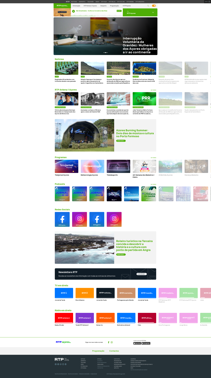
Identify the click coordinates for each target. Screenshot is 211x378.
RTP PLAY (99, 359)
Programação (114, 6)
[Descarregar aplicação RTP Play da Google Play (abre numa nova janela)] (145, 343)
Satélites (116, 368)
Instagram (61, 364)
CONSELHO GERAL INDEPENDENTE (138, 360)
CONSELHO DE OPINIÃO (136, 362)
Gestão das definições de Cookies (139, 370)
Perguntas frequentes (103, 366)
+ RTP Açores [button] (126, 6)
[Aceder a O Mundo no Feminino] (200, 193)
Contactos (114, 351)
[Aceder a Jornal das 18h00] (96, 193)
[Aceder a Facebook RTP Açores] (62, 219)
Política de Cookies (73, 374)
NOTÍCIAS (83, 359)
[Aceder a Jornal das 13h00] (79, 193)
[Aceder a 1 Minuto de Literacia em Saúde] (148, 193)
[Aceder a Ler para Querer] (166, 193)
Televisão (90, 1)
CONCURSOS (100, 364)
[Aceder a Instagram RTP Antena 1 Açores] (114, 219)
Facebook (56, 364)
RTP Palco (112, 1)
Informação (76, 6)
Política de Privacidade (61, 374)
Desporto (82, 1)
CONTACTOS (117, 359)
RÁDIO (82, 364)
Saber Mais (120, 140)
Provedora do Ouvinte (119, 364)
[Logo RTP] (62, 359)
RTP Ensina (130, 1)
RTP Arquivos (140, 1)
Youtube (63, 364)
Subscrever (141, 274)
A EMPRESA (133, 359)
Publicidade (94, 374)
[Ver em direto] (62, 12)
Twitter (58, 364)
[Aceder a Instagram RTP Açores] (79, 219)
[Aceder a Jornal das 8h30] (62, 193)
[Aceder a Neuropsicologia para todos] (183, 193)
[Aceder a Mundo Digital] (114, 193)
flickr (66, 364)
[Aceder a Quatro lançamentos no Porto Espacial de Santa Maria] (196, 98)
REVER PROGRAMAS (101, 362)
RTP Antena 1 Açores (90, 6)
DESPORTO (83, 360)
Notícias (74, 1)
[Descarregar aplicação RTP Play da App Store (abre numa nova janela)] (137, 343)
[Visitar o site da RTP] (68, 1)
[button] (148, 5)
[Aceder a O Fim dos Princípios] (131, 193)
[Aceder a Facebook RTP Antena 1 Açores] (96, 219)
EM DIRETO (99, 360)
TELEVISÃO (83, 362)
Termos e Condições (84, 374)
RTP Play (104, 1)
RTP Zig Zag (121, 1)
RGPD (132, 368)
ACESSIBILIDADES (118, 366)
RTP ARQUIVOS (84, 366)
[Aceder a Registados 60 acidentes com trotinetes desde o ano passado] (66, 68)
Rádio (97, 1)
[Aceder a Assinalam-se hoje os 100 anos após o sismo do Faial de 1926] (92, 98)
